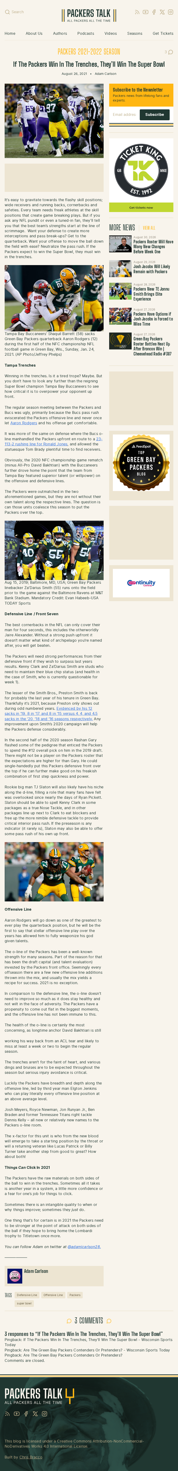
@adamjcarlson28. (84, 1247)
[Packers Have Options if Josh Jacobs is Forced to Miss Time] (120, 316)
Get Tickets (163, 33)
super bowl (24, 1303)
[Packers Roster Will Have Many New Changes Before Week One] (120, 243)
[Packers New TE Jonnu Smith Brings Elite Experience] (120, 291)
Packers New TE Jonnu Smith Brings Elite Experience (151, 294)
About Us (34, 33)
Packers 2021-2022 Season (89, 52)
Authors (60, 33)
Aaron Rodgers (23, 423)
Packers (75, 1295)
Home (10, 33)
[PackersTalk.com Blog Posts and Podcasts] (89, 15)
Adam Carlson (105, 74)
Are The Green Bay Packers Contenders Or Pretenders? (72, 1355)
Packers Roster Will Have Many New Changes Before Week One (153, 247)
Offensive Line (53, 1295)
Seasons (134, 33)
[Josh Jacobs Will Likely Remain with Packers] (120, 268)
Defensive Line (27, 1295)
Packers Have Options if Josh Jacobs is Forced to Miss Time (153, 319)
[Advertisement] (141, 398)
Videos (111, 33)
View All (149, 228)
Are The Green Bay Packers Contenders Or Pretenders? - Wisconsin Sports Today (96, 1350)
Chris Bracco (30, 1457)
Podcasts (85, 33)
